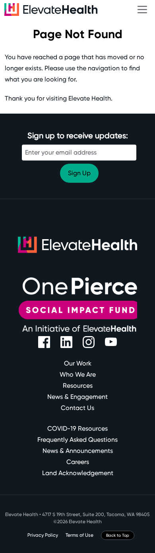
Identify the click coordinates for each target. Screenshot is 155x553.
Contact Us (77, 408)
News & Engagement (77, 396)
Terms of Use (79, 535)
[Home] (76, 9)
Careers (77, 462)
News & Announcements (78, 450)
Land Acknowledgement (77, 473)
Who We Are (78, 374)
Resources (78, 385)
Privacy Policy (42, 535)
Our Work (77, 363)
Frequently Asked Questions (77, 439)
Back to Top (117, 535)
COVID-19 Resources (77, 428)
